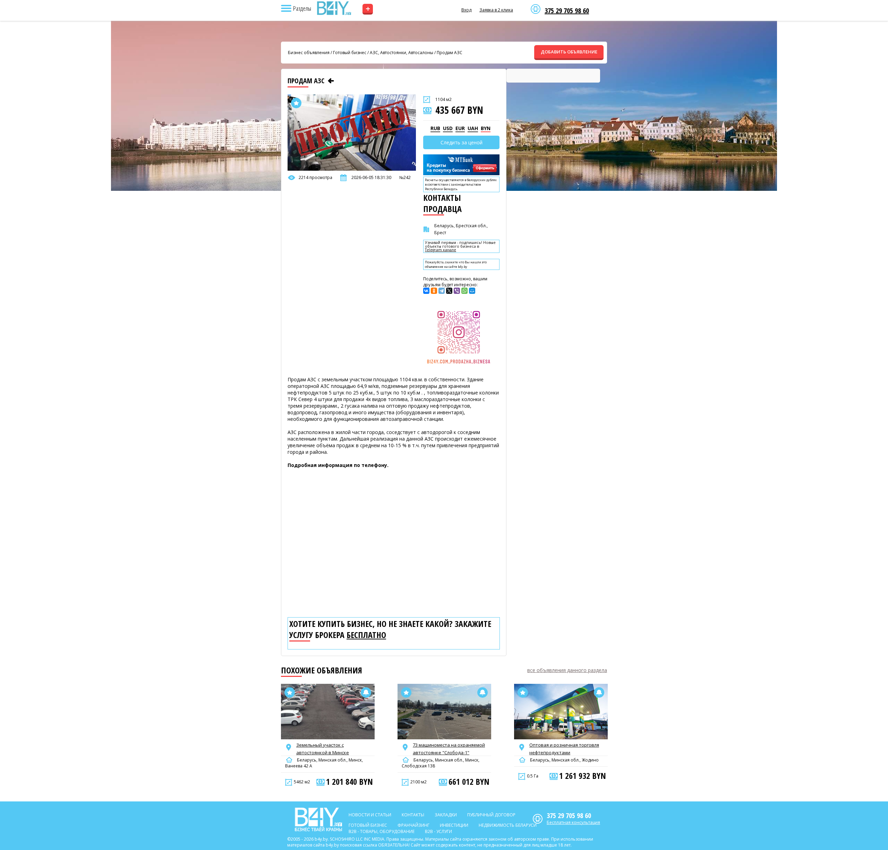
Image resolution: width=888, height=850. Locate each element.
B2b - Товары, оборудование (382, 831)
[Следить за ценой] (366, 692)
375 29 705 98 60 (567, 11)
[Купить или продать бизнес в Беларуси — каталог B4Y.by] (334, 8)
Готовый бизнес (349, 53)
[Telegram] (441, 291)
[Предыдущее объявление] (331, 80)
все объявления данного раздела (567, 670)
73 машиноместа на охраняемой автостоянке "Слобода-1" (449, 749)
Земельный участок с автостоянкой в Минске (322, 749)
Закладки (446, 815)
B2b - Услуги (438, 831)
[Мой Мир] (472, 291)
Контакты (413, 815)
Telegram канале (440, 250)
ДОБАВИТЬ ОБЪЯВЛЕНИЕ (569, 52)
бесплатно (366, 634)
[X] (449, 291)
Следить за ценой (462, 142)
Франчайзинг (413, 825)
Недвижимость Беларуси (508, 825)
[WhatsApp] (464, 291)
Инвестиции (454, 825)
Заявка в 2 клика (496, 10)
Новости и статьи (370, 815)
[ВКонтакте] (426, 291)
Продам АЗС (449, 53)
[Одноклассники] (434, 291)
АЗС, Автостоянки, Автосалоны (401, 53)
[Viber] (457, 291)
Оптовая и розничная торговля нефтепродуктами (564, 749)
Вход (466, 10)
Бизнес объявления (309, 53)
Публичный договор (491, 815)
